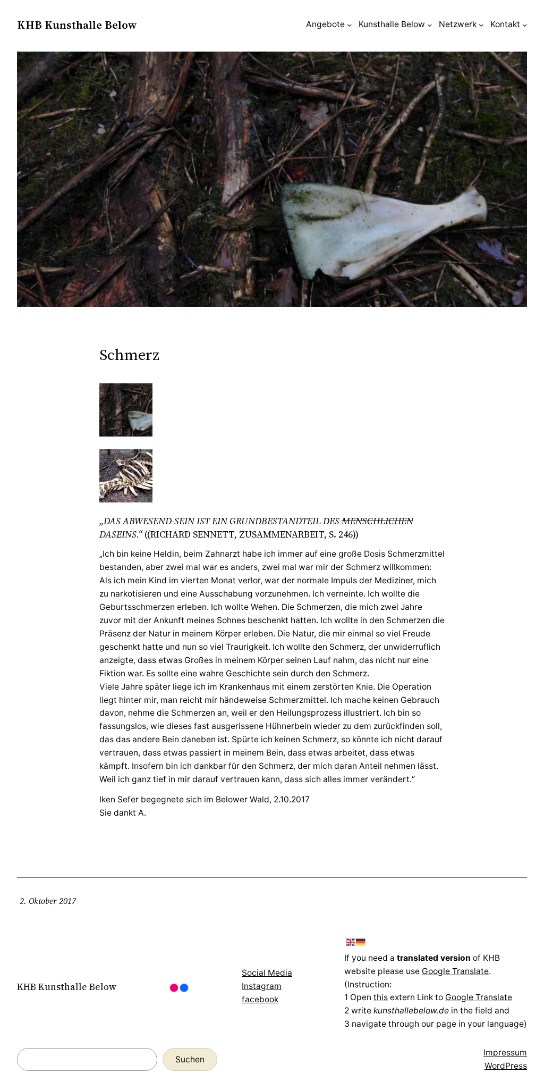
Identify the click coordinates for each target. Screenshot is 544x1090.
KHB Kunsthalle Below (77, 24)
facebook (260, 999)
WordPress (505, 1066)
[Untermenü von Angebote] (349, 24)
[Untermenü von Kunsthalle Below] (429, 24)
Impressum (505, 1052)
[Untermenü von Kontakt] (524, 24)
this (380, 997)
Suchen (190, 1059)
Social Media (267, 973)
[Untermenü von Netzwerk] (481, 24)
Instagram (262, 986)
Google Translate (455, 971)
